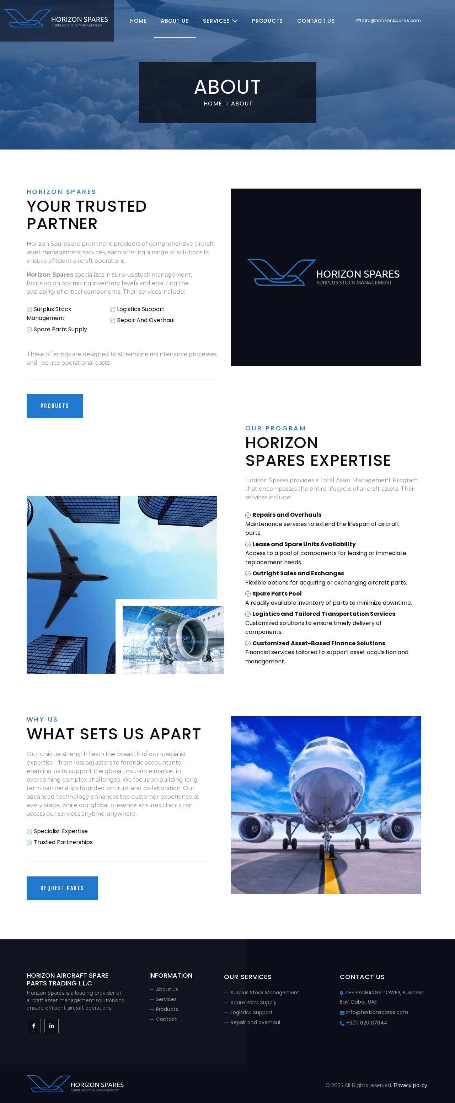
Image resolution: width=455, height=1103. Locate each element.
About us (175, 21)
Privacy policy (410, 1085)
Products (267, 21)
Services (216, 21)
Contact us (316, 21)
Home (138, 21)
